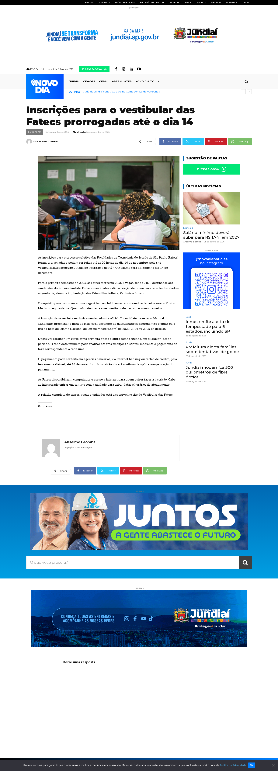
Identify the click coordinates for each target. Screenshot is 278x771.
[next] (249, 91)
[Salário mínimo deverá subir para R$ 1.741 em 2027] (211, 208)
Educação (34, 132)
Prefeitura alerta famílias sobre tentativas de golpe (212, 349)
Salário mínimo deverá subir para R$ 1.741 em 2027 (113, 91)
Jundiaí (189, 342)
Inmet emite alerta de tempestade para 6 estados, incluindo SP (208, 326)
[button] (246, 81)
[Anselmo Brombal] (29, 141)
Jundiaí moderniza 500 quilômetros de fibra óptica (209, 372)
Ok (251, 765)
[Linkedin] (131, 69)
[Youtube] (139, 69)
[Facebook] (116, 69)
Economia (188, 228)
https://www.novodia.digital (78, 447)
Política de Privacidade (233, 765)
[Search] (245, 562)
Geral (188, 317)
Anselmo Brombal (47, 141)
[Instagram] (124, 69)
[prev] (243, 91)
